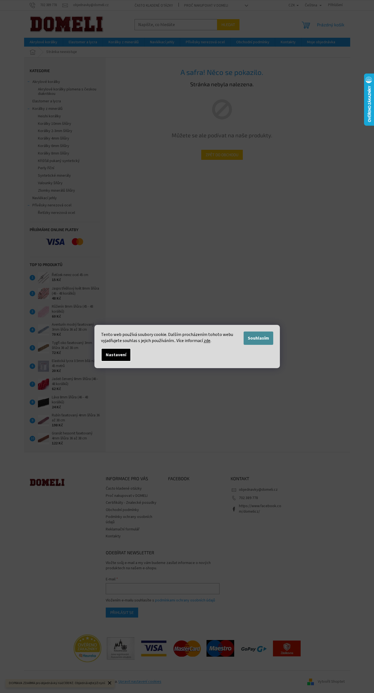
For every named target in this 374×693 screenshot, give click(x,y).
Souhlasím (258, 338)
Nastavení (116, 355)
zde (207, 341)
